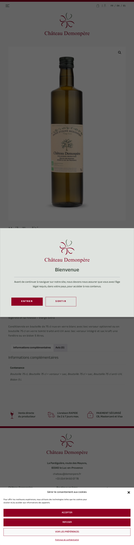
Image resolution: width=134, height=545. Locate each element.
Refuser (67, 522)
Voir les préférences (67, 532)
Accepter (67, 513)
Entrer (27, 301)
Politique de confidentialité (67, 540)
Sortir (60, 302)
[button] (129, 492)
